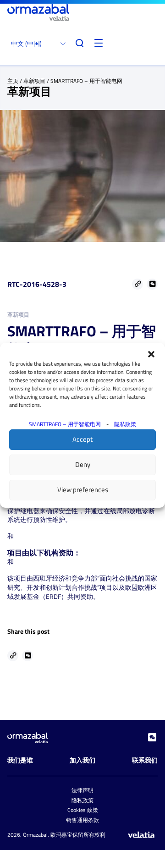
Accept (82, 439)
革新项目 (34, 81)
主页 (12, 81)
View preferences (82, 489)
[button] (151, 354)
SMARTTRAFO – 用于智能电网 (65, 424)
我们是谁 (20, 760)
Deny (82, 464)
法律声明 (83, 790)
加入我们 (82, 760)
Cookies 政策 (82, 810)
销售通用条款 (82, 820)
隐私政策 (125, 424)
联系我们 (145, 760)
